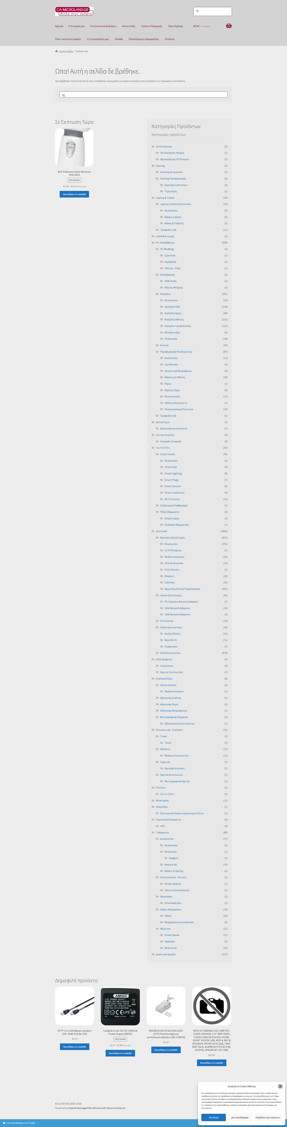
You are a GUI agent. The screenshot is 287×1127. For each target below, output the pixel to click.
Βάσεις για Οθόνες (175, 377)
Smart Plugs (172, 479)
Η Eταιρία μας (76, 26)
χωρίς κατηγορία (165, 954)
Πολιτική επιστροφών (68, 39)
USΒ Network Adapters (178, 614)
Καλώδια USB (172, 306)
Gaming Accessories (171, 172)
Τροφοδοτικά (168, 229)
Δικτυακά (161, 531)
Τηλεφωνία (162, 832)
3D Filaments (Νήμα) (172, 152)
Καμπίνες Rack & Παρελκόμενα (182, 588)
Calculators (166, 665)
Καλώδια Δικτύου (170, 652)
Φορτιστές (171, 948)
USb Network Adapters (177, 608)
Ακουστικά (171, 864)
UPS (162, 826)
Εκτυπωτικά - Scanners (169, 729)
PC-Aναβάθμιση (165, 242)
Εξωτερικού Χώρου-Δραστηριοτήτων (182, 813)
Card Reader (171, 364)
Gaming (160, 165)
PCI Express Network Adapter (181, 601)
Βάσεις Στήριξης (174, 871)
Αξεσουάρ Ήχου (169, 704)
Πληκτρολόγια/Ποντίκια (179, 409)
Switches (170, 582)
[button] (280, 1086)
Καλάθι (119, 39)
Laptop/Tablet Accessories (175, 204)
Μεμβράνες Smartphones (179, 922)
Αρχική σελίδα (66, 51)
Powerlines (171, 646)
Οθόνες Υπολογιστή (176, 403)
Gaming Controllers (176, 185)
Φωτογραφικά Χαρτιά (177, 781)
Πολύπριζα (171, 338)
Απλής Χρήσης (173, 883)
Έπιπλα (160, 787)
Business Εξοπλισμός (172, 537)
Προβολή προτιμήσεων (268, 1117)
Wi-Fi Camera (172, 499)
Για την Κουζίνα (165, 435)
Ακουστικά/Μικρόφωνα (178, 371)
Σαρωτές (165, 762)
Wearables (166, 896)
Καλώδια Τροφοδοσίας (178, 326)
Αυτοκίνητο (163, 422)
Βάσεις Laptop (173, 217)
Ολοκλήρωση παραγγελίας (144, 39)
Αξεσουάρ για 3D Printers (174, 159)
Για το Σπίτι (163, 447)
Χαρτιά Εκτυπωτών (171, 672)
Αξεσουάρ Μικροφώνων (173, 710)
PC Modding (167, 249)
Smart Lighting (173, 473)
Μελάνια (165, 749)
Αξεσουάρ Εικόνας (170, 697)
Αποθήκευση (167, 274)
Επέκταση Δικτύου (171, 627)
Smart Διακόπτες (175, 492)
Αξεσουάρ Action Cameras (179, 723)
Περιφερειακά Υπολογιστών (176, 351)
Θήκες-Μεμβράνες (170, 909)
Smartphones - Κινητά (173, 877)
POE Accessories (174, 563)
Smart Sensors (173, 486)
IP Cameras (166, 620)
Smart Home (167, 454)
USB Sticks (171, 281)
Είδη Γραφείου (164, 659)
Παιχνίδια (161, 806)
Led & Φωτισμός (165, 236)
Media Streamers (174, 691)
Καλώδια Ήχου (173, 313)
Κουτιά (164, 345)
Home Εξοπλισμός (171, 595)
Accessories (171, 210)
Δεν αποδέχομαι (240, 1117)
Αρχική (59, 26)
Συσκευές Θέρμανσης (177, 524)
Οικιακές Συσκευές (170, 441)
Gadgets (173, 858)
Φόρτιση (165, 928)
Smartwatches (173, 903)
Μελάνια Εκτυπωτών (177, 755)
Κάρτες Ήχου (172, 390)
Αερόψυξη (170, 261)
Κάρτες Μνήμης (174, 287)
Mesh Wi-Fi (171, 640)
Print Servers (172, 569)
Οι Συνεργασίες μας (98, 39)
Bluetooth (171, 851)
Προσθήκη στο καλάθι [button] (74, 194)
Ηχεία (168, 383)
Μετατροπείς (172, 396)
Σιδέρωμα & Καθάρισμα (173, 505)
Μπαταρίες (162, 800)
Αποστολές (128, 26)
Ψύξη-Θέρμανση (169, 511)
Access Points (172, 633)
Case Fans (170, 255)
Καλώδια (165, 294)
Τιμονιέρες (171, 191)
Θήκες (168, 915)
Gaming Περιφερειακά (173, 178)
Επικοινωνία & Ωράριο (103, 26)
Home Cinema (168, 685)
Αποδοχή (213, 1117)
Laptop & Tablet (165, 197)
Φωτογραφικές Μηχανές (174, 717)
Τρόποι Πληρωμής (151, 26)
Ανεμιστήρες (172, 518)
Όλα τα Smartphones (177, 890)
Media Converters (174, 556)
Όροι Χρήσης (175, 26)
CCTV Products (173, 550)
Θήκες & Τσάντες (174, 223)
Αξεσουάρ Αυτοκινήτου (173, 428)
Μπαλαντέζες (172, 332)
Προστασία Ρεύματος (168, 819)
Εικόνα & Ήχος (164, 678)
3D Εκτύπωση (164, 146)
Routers (169, 576)
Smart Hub (171, 467)
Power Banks (172, 935)
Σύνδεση (169, 39)
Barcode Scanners (175, 768)
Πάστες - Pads (173, 268)
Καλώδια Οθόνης (174, 319)
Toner (163, 736)
